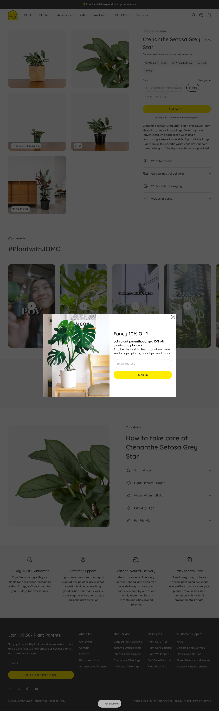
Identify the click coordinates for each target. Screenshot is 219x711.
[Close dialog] (173, 317)
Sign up (143, 375)
